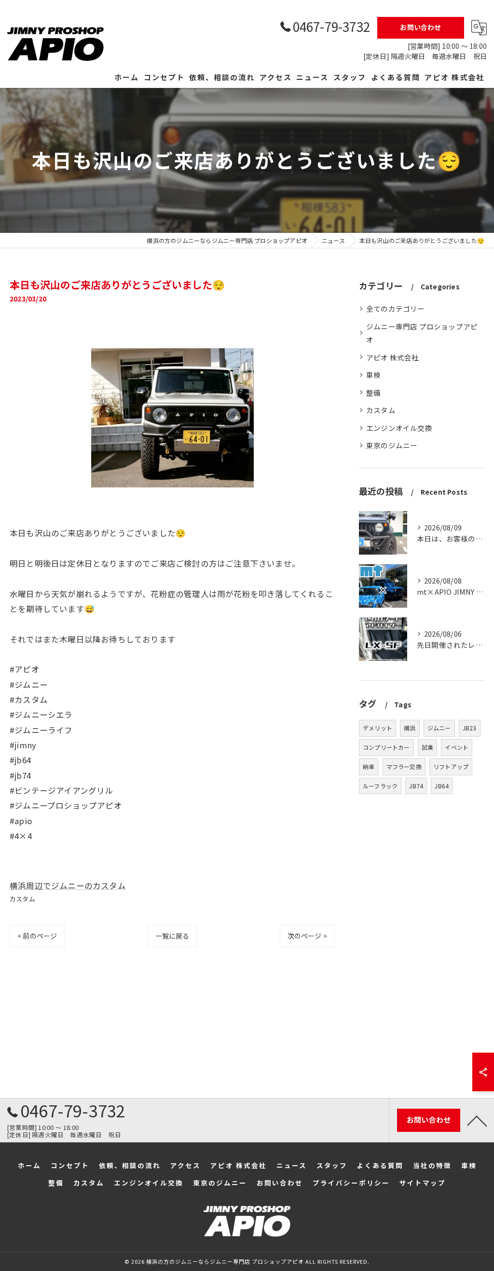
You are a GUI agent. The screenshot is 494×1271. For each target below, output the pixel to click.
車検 (373, 375)
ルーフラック (380, 786)
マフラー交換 (404, 766)
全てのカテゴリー (395, 308)
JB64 (442, 786)
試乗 (427, 747)
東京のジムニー (391, 445)
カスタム (22, 898)
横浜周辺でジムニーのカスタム (68, 885)
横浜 (409, 728)
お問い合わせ (420, 27)
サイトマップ (422, 1182)
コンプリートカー (386, 747)
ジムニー (439, 728)
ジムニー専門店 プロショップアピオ (422, 333)
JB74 (416, 786)
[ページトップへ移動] (477, 1120)
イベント (456, 747)
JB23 (470, 728)
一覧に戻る (172, 936)
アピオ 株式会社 (392, 357)
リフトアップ (450, 766)
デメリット (377, 728)
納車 (368, 766)
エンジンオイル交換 (399, 428)
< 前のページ (37, 936)
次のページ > (307, 936)
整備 (373, 392)
